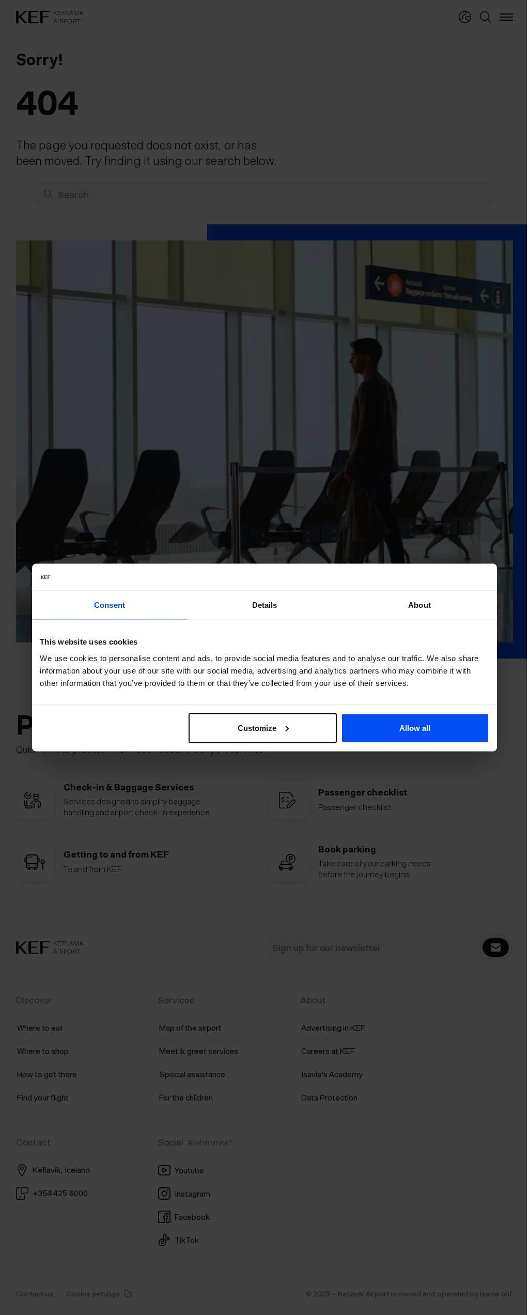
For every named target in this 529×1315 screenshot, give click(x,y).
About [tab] (415, 605)
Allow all (411, 727)
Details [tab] (260, 605)
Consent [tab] (105, 605)
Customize (253, 727)
